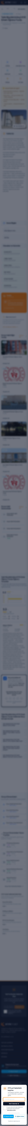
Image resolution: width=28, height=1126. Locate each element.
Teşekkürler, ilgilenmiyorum (14, 1121)
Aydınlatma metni (11, 1110)
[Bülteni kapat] (24, 1087)
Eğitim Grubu (20, 1116)
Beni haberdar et (14, 1104)
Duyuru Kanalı (9, 1116)
